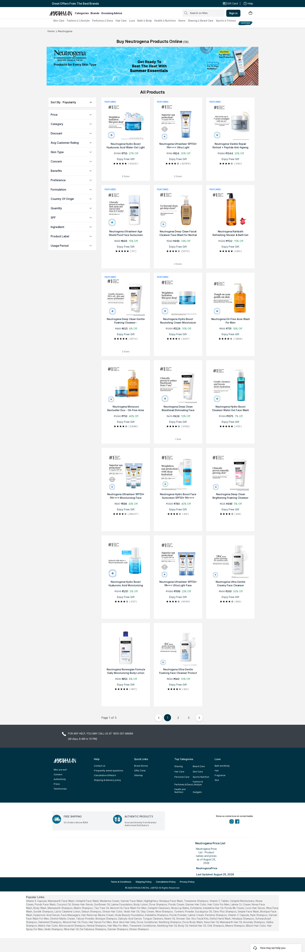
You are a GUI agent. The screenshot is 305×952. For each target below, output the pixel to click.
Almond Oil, (116, 907)
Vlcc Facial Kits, (200, 918)
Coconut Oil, (64, 904)
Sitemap (138, 775)
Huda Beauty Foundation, (129, 915)
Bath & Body (144, 20)
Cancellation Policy (166, 881)
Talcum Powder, (85, 918)
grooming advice (111, 13)
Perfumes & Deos (102, 20)
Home (182, 20)
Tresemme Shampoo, (196, 900)
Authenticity (60, 779)
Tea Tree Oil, (101, 907)
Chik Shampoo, (216, 925)
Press (57, 784)
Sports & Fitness (226, 20)
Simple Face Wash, (248, 911)
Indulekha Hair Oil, (213, 907)
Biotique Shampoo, (106, 918)
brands (95, 13)
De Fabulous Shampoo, (93, 929)
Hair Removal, (89, 915)
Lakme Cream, (196, 915)
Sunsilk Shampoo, (43, 911)
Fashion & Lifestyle (78, 20)
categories (82, 13)
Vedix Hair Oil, (132, 911)
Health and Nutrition (180, 790)
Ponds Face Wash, (45, 904)
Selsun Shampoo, (92, 911)
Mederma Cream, (110, 900)
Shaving (178, 766)
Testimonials (60, 788)
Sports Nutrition (201, 777)
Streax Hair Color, (112, 911)
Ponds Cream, (176, 904)
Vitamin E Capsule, (36, 900)
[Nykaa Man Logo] (62, 12)
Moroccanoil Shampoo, (72, 925)
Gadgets (197, 792)
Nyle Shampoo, (259, 915)
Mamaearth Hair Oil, (231, 922)
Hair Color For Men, (219, 904)
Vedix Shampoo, (53, 929)
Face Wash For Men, (135, 907)
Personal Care (181, 777)
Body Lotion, (141, 904)
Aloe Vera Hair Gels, (124, 922)
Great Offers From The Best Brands (75, 3)
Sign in (233, 13)
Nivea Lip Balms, (180, 907)
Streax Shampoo (139, 929)
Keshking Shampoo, (170, 922)
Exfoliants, (196, 907)
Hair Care (121, 20)
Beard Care (199, 766)
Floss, (85, 922)
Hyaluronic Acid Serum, (46, 915)
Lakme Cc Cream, (241, 904)
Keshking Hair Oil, (167, 925)
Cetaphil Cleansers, (159, 907)
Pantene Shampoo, (216, 915)
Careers (58, 774)
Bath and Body (222, 765)
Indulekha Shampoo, (157, 915)
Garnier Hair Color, (196, 904)
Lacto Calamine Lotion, (68, 911)
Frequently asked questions (108, 770)
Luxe (132, 20)
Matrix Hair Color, (48, 925)
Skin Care (58, 20)
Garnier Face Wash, (132, 900)
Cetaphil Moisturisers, (242, 900)
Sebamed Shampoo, (50, 922)
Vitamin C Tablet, (219, 900)
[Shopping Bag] (250, 13)
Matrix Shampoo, (83, 907)
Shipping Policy (144, 881)
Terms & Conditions (121, 881)
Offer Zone (140, 770)
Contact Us (99, 765)
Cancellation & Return (105, 775)
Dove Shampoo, (158, 904)
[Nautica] (152, 66)
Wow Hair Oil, (71, 929)
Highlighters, (151, 900)
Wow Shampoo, (164, 911)
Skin (217, 780)
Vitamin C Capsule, (239, 915)
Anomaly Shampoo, (254, 922)
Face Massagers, (71, 915)
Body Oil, (183, 925)
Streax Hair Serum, (83, 904)
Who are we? (60, 769)
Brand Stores (141, 765)
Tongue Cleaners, (153, 918)
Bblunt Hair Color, (256, 925)
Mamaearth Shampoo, (60, 907)
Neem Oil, (169, 918)
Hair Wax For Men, (117, 925)
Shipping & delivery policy (107, 780)
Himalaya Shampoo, (243, 918)
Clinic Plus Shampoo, (225, 911)
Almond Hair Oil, (72, 922)
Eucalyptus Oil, (203, 911)
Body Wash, (40, 907)
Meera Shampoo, (235, 925)
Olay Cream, (147, 911)
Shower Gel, (183, 918)
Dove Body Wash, (193, 922)
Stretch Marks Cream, (62, 918)
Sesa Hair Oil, (211, 922)
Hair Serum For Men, (100, 922)
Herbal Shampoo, (97, 925)
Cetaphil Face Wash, (87, 900)
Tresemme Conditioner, (143, 925)
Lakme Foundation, (122, 904)
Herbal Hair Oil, (198, 925)
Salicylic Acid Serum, (130, 918)
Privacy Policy (187, 881)
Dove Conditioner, (147, 922)
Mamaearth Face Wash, (61, 900)
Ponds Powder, (178, 915)
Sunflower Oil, (102, 904)
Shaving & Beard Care (200, 20)
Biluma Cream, (106, 915)
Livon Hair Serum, (255, 907)
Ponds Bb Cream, (235, 907)
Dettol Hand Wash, (220, 918)
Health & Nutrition (165, 20)
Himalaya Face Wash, (171, 900)
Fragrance (220, 775)
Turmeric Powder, (184, 911)
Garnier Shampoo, (117, 929)
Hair (217, 770)
